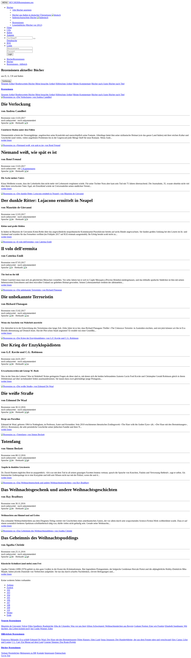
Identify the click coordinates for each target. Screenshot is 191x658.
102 (8, 590)
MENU (5, 3)
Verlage (4, 653)
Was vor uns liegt (70, 626)
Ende (9, 615)
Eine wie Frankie (149, 626)
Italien (9, 32)
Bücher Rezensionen (11, 647)
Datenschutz (60, 653)
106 (8, 600)
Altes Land (88, 639)
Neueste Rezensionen (11, 620)
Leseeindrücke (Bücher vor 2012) (27, 25)
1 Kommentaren (28, 168)
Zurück (10, 587)
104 (8, 595)
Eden (41, 628)
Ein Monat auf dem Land (27, 642)
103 (8, 592)
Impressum (49, 653)
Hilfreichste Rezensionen (12, 634)
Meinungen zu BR (28, 653)
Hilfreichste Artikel (64, 84)
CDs (9, 30)
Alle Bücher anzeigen (21, 10)
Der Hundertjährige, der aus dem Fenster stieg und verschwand (136, 639)
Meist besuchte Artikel (45, 84)
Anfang (10, 585)
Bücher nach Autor (100, 84)
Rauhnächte (40, 626)
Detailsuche (12, 40)
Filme (9, 27)
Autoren (10, 35)
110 (8, 610)
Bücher (10, 7)
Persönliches (13, 653)
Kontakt (40, 653)
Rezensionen (18, 22)
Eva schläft (15, 639)
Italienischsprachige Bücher (24, 17)
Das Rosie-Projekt (60, 642)
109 (8, 607)
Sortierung (6, 81)
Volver (14, 626)
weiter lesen (6, 140)
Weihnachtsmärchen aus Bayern (109, 626)
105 (8, 597)
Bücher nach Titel (116, 84)
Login (9, 45)
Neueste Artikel (8, 84)
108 (8, 605)
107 (8, 602)
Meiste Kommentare (82, 84)
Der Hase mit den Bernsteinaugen (53, 639)
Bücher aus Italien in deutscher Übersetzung (32, 15)
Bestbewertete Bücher (25, 84)
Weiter (9, 612)
